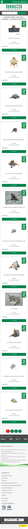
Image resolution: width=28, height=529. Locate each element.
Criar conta (24, 1)
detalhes (14, 50)
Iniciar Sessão (16, 1)
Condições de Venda (6, 490)
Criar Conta (4, 500)
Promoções (4, 478)
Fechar (23, 525)
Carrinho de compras (7, 475)
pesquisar (22, 13)
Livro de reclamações (7, 492)
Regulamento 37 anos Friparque (9, 483)
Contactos (4, 480)
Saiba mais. (21, 527)
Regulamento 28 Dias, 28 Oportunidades (11, 485)
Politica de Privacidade (7, 487)
